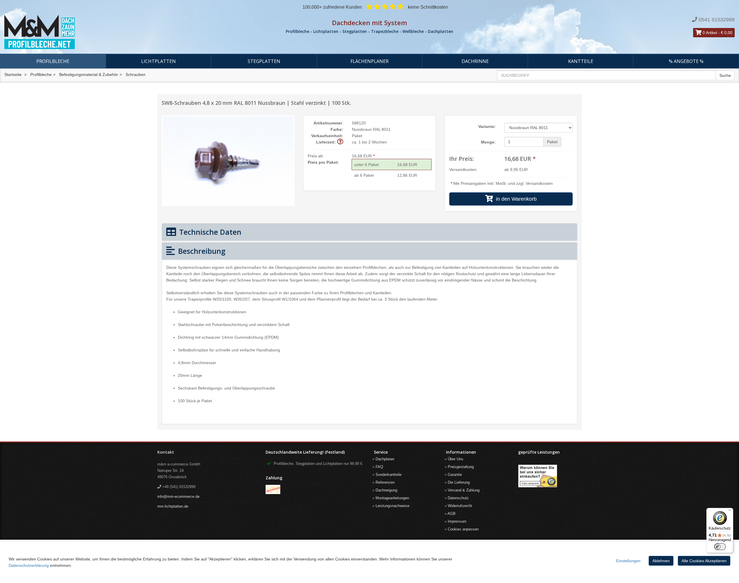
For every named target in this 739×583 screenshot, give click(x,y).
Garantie (455, 474)
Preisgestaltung (461, 467)
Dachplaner (385, 459)
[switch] (720, 546)
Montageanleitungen (392, 498)
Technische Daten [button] (209, 232)
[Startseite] (123, 32)
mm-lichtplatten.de (172, 506)
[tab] (369, 232)
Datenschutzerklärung (29, 565)
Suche (725, 75)
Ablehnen (661, 560)
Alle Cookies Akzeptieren (704, 560)
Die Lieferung (459, 482)
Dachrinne (475, 61)
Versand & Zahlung (463, 490)
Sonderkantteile (389, 474)
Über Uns (455, 459)
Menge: (488, 142)
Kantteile (580, 61)
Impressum (457, 521)
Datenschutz (458, 498)
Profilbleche (52, 61)
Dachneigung (386, 490)
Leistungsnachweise (392, 506)
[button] (340, 141)
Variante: (487, 126)
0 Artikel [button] (709, 32)
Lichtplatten (158, 61)
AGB (451, 513)
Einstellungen (628, 560)
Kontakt (165, 452)
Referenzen (385, 482)
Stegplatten (264, 61)
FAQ (379, 467)
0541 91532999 (717, 20)
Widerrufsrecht (460, 506)
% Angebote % (686, 61)
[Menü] (729, 511)
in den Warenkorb (515, 199)
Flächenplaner (369, 61)
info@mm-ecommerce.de (178, 496)
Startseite (13, 74)
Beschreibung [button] (200, 251)
